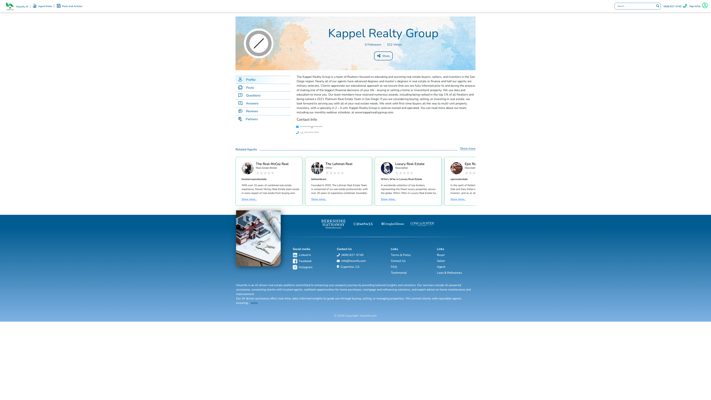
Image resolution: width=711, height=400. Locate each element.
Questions (253, 95)
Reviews (252, 111)
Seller (441, 261)
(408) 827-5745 (673, 6)
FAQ (394, 267)
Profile (251, 80)
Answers (252, 103)
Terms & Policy (401, 255)
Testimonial (399, 273)
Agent (441, 267)
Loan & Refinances (449, 273)
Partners (252, 119)
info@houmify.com (353, 261)
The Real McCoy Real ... (272, 164)
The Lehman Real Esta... (339, 164)
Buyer (441, 255)
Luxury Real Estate (410, 164)
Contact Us (398, 261)
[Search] (658, 6)
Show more (467, 148)
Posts (250, 88)
